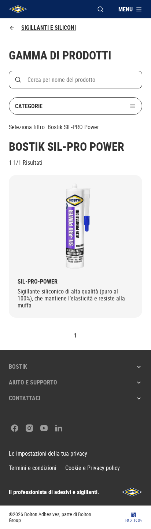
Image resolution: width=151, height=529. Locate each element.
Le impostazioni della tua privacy (48, 453)
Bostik (18, 366)
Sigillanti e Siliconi (48, 27)
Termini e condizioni (32, 467)
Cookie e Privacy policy (92, 467)
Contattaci (24, 398)
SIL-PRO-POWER (38, 281)
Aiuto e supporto (33, 382)
